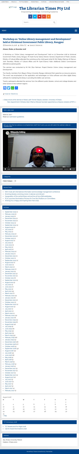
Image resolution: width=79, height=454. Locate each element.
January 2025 (9, 216)
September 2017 (10, 375)
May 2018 (8, 357)
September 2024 (10, 225)
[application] (39, 150)
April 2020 (8, 311)
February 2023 (9, 251)
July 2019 (8, 326)
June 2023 (8, 245)
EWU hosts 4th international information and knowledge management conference (32, 192)
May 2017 (8, 384)
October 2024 (9, 223)
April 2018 (8, 359)
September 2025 (10, 212)
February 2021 (9, 296)
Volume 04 (38, 45)
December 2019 (10, 320)
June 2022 (8, 265)
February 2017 (9, 390)
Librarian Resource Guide (56, 2)
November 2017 (10, 370)
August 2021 (9, 282)
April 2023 (8, 249)
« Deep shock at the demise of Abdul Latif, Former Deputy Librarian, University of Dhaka (32, 100)
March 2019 (9, 335)
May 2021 (8, 289)
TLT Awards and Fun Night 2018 (15, 426)
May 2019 (8, 331)
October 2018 (9, 346)
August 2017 (9, 377)
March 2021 (9, 293)
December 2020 (10, 300)
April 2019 (8, 333)
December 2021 (10, 273)
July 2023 (8, 243)
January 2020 (9, 318)
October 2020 (9, 302)
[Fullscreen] (74, 169)
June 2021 (8, 287)
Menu (4, 30)
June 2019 (8, 329)
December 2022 (10, 256)
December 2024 (10, 218)
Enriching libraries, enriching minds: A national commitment (24, 194)
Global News (35, 2)
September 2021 (10, 280)
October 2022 (9, 258)
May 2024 (8, 232)
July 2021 (8, 284)
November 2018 (10, 344)
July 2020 (8, 309)
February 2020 (10, 315)
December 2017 (10, 368)
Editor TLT (23, 45)
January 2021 (9, 298)
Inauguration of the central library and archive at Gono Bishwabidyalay (28, 196)
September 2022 (10, 260)
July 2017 (8, 379)
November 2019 (10, 322)
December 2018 (10, 342)
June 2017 (8, 382)
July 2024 (8, 229)
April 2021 (8, 291)
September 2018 (10, 348)
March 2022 (9, 267)
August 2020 (9, 307)
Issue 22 (32, 45)
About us (13, 2)
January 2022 (9, 271)
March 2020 (9, 313)
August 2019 (9, 324)
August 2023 (9, 240)
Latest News (5, 2)
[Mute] (70, 169)
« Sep (5, 416)
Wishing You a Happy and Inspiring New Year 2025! (22, 201)
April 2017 (8, 386)
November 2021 (10, 276)
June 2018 (8, 355)
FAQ (68, 2)
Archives (43, 2)
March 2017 (9, 388)
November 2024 (10, 221)
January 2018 (9, 366)
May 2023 (8, 247)
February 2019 (9, 337)
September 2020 (10, 304)
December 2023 (10, 236)
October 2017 (9, 373)
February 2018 (9, 364)
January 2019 (9, 340)
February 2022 (9, 269)
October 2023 (9, 238)
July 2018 (8, 353)
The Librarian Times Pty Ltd (44, 8)
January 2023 (9, 254)
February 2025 (9, 214)
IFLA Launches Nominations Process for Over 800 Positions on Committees (30, 198)
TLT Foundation (23, 2)
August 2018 (9, 351)
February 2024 (9, 234)
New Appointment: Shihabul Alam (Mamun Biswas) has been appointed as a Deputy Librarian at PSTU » (41, 102)
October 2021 (9, 278)
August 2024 (9, 227)
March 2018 (9, 362)
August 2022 (9, 262)
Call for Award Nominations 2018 (16, 429)
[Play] (5, 169)
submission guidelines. (16, 117)
